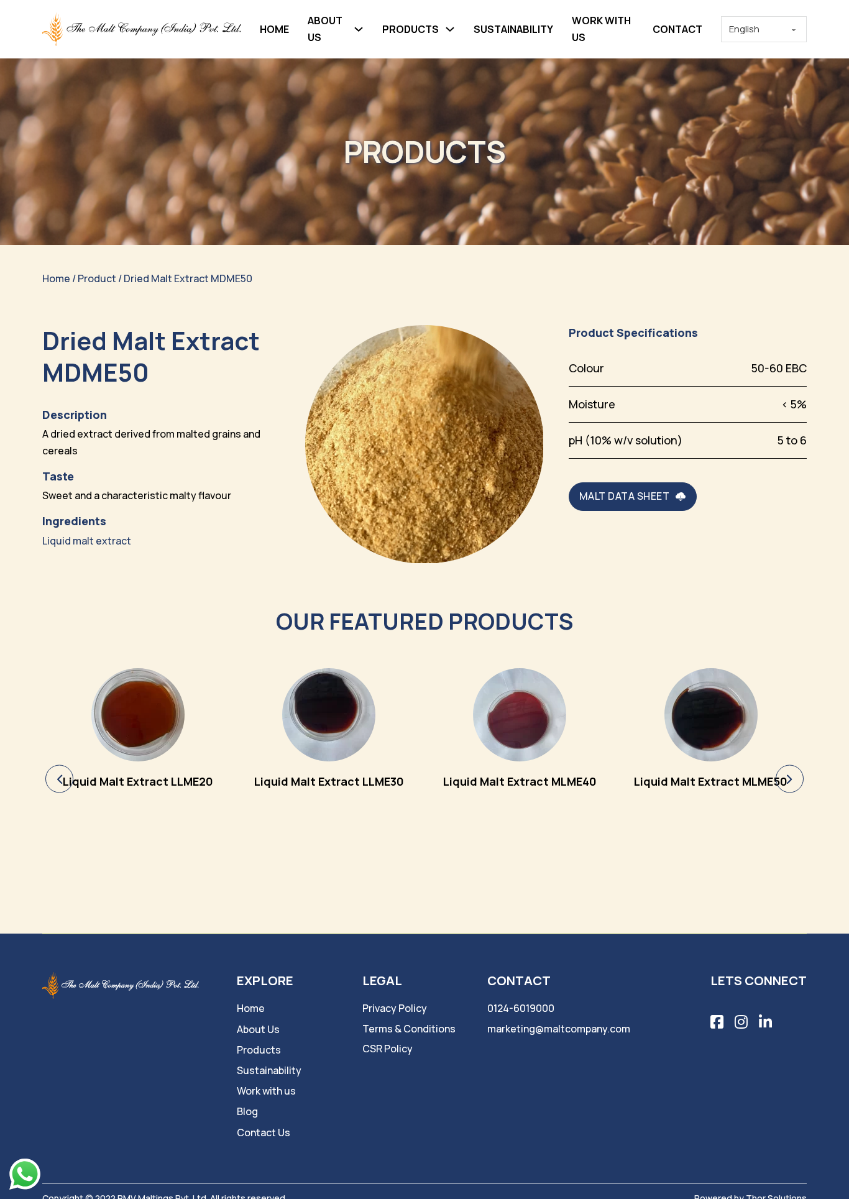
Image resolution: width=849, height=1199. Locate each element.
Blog (247, 1111)
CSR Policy (387, 1048)
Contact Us (263, 1132)
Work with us (601, 29)
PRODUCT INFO (137, 743)
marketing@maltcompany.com (558, 1029)
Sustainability (513, 29)
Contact (677, 29)
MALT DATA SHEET (624, 496)
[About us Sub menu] (359, 29)
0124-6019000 (520, 1008)
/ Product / (97, 278)
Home (274, 29)
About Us (258, 1029)
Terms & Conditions (409, 1029)
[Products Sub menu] (450, 29)
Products (410, 29)
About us (325, 29)
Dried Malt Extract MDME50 (188, 278)
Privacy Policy (394, 1008)
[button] (59, 779)
